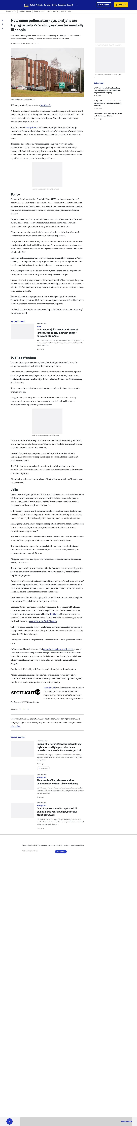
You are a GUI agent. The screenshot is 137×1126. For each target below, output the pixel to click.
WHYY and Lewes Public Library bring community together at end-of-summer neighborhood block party (107, 90)
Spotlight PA (45, 105)
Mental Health (53, 11)
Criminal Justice (25, 11)
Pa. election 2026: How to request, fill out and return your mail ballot (108, 114)
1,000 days (54, 614)
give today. (15, 726)
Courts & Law (11, 11)
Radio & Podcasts (36, 5)
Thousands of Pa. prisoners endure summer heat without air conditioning (57, 782)
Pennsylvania (66, 11)
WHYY (12, 5)
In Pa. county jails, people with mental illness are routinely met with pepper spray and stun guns (57, 333)
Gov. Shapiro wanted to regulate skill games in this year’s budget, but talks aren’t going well (57, 811)
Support (70, 5)
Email (28, 709)
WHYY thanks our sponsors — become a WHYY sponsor (45, 189)
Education (62, 5)
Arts (49, 5)
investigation (30, 127)
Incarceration (39, 11)
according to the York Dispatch (43, 621)
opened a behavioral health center (58, 649)
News (26, 5)
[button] (9, 1121)
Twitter (24, 709)
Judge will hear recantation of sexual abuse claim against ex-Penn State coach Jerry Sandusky (109, 103)
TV (45, 5)
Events (54, 5)
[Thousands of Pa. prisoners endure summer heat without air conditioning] (22, 784)
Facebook (20, 709)
